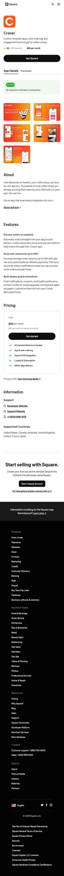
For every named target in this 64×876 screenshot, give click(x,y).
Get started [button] (32, 336)
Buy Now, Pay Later (20, 590)
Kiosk (14, 551)
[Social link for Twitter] (41, 804)
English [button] (20, 805)
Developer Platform (20, 727)
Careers (15, 778)
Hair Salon (16, 646)
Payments (16, 542)
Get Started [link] (32, 58)
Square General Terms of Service (27, 831)
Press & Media (18, 773)
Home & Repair (18, 680)
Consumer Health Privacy (23, 859)
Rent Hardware (18, 737)
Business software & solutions (25, 599)
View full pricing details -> (29, 378)
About (14, 769)
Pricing (14, 698)
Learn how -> (39, 513)
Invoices (15, 556)
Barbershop (16, 642)
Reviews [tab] (26, 71)
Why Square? (17, 703)
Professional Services (21, 675)
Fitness (14, 670)
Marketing (16, 561)
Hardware (15, 595)
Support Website (16, 411)
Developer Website (17, 405)
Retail (14, 632)
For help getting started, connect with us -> (32, 491)
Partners (15, 788)
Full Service (16, 622)
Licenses (16, 850)
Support (15, 717)
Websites (15, 547)
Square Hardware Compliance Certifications (32, 864)
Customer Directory (20, 571)
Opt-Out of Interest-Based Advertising (29, 826)
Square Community (20, 722)
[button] (17, 112)
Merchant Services (20, 732)
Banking (15, 575)
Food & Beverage (19, 613)
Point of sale (17, 537)
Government (18, 845)
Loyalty (14, 566)
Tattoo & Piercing (19, 661)
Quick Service (17, 618)
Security (16, 840)
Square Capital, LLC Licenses (25, 855)
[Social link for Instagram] (50, 804)
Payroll (14, 585)
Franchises (16, 685)
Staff (13, 580)
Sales (13, 713)
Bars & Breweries (19, 627)
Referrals (15, 783)
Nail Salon (15, 651)
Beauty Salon (17, 637)
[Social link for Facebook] (46, 804)
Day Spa (15, 656)
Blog (13, 708)
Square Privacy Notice (22, 836)
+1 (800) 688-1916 (16, 416)
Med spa (15, 666)
